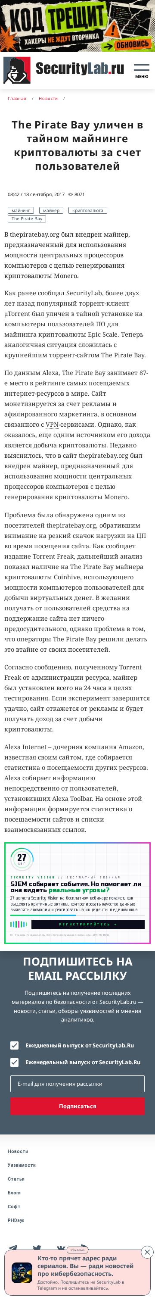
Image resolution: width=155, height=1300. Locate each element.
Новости (18, 1151)
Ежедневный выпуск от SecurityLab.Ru (79, 1045)
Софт (14, 1206)
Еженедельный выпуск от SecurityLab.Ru (82, 1062)
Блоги (14, 1193)
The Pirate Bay (27, 219)
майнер (51, 210)
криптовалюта (87, 210)
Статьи (16, 1179)
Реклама (77, 1249)
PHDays (16, 1220)
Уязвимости (22, 1165)
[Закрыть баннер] (147, 1252)
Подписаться (77, 1106)
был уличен (50, 313)
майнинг (21, 210)
